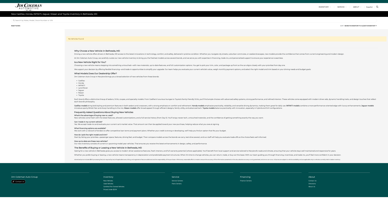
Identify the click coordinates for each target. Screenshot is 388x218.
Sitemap (48, 200)
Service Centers (177, 181)
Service (175, 177)
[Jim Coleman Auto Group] (28, 7)
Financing (245, 177)
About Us (311, 187)
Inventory (108, 177)
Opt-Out (71, 200)
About (311, 177)
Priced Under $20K (110, 189)
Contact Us (19, 182)
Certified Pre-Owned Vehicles (113, 187)
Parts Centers (176, 184)
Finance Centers (246, 181)
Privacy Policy (32, 200)
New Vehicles (108, 181)
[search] (377, 7)
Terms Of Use (41, 200)
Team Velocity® (348, 200)
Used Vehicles (108, 184)
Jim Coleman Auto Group (19, 200)
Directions (312, 184)
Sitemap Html (56, 200)
